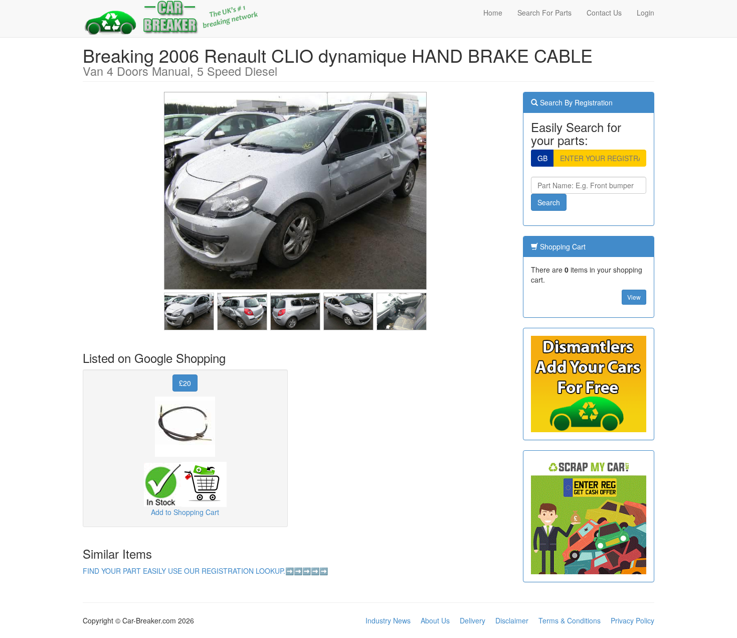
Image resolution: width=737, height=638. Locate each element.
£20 (185, 383)
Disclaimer (511, 620)
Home (492, 13)
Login (645, 13)
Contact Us (604, 13)
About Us (435, 620)
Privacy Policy (632, 620)
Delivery (472, 620)
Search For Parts (544, 13)
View (634, 297)
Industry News (388, 620)
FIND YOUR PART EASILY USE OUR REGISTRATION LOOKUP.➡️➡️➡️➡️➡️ (205, 571)
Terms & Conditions (569, 620)
